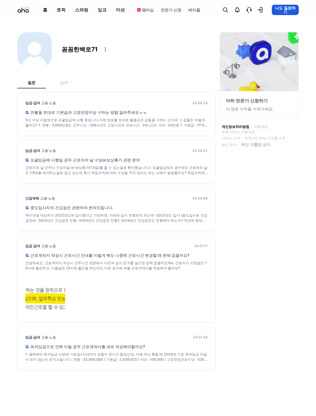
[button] (105, 49)
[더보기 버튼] (105, 49)
